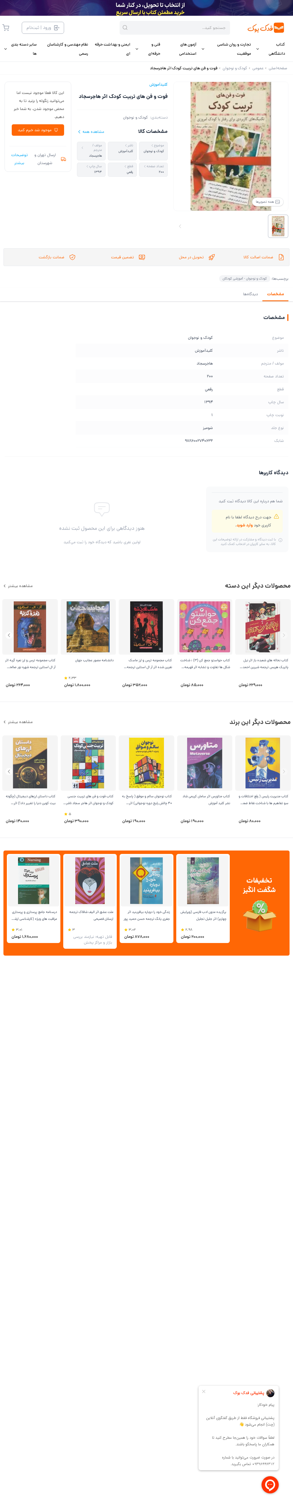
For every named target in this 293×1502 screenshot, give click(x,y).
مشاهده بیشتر (20, 586)
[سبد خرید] (5, 27)
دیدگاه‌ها (250, 294)
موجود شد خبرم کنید (35, 130)
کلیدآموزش (158, 84)
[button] (9, 635)
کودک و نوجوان (135, 117)
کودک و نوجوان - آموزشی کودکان (245, 278)
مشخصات (275, 294)
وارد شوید (244, 525)
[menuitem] (270, 49)
